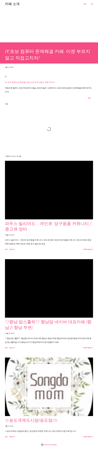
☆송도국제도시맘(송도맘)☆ (31, 420)
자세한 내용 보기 (88, 249)
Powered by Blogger (50, 445)
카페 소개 (12, 4)
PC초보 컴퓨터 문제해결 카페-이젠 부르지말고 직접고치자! (30, 82)
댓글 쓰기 (12, 249)
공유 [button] (89, 98)
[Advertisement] (49, 24)
